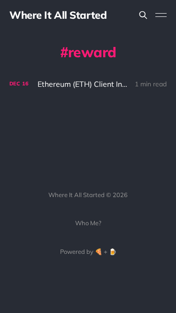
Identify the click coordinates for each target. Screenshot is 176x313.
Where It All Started (58, 15)
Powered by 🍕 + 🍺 (88, 251)
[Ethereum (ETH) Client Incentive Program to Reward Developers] (88, 84)
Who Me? (88, 223)
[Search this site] (143, 15)
